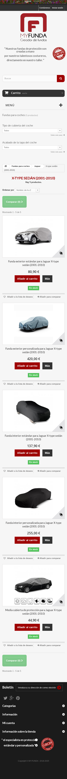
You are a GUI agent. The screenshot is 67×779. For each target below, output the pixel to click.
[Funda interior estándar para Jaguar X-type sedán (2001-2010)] (33, 410)
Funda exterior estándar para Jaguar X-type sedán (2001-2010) (33, 263)
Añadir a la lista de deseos (20, 297)
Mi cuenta (8, 723)
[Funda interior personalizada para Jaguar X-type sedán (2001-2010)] (33, 498)
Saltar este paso (57, 135)
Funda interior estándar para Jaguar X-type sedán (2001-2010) (33, 437)
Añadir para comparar (50, 297)
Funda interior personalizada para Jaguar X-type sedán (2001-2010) (33, 524)
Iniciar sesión (57, 8)
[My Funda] (33, 27)
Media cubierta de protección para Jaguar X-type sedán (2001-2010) (33, 611)
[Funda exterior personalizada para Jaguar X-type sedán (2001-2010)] (33, 323)
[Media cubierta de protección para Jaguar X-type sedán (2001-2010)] (33, 585)
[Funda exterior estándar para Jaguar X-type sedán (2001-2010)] (33, 236)
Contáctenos (44, 8)
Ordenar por (8, 190)
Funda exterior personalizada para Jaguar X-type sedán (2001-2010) (33, 350)
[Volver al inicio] (6, 166)
